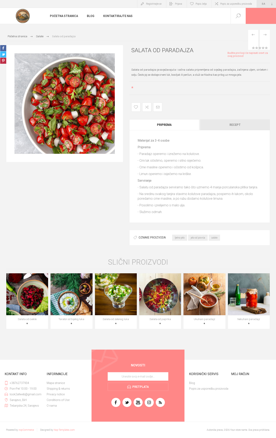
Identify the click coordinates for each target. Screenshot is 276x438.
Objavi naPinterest (3, 61)
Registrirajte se (153, 3)
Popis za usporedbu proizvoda (236, 3)
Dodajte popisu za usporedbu (146, 107)
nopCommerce (26, 429)
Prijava (178, 3)
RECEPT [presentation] (235, 124)
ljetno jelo (179, 237)
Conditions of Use (58, 400)
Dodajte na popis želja (135, 107)
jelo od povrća (198, 237)
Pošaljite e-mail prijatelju (157, 107)
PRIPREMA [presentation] (164, 124)
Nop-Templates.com (64, 429)
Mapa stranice (56, 383)
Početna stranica (64, 16)
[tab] (164, 124)
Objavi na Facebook (3, 48)
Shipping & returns (58, 388)
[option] (64, 103)
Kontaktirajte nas (118, 16)
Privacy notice (56, 394)
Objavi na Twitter (3, 54)
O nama (52, 405)
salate (214, 237)
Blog (90, 16)
